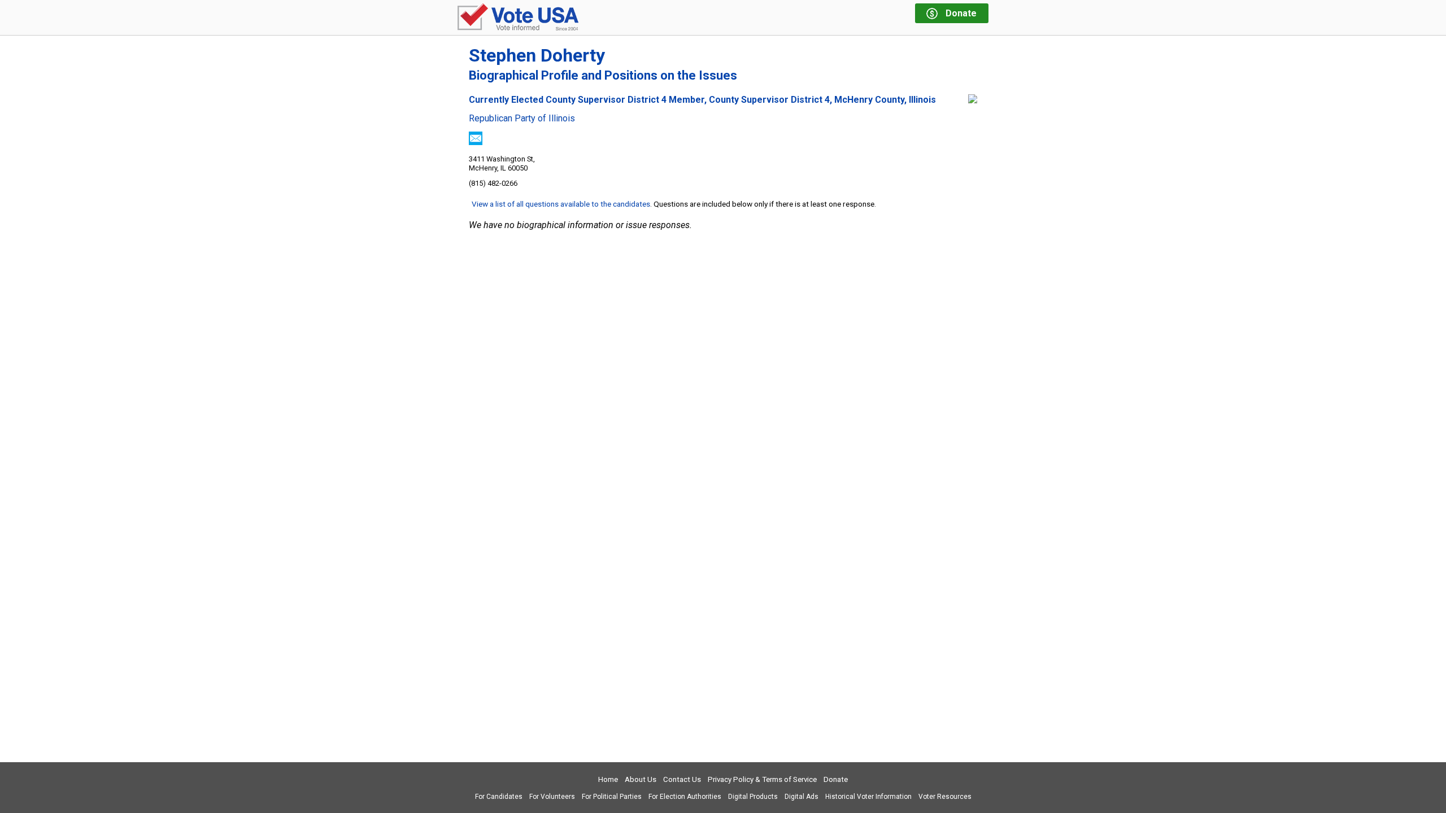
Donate (836, 779)
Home (608, 779)
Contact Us (682, 779)
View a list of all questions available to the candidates (561, 203)
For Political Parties (612, 797)
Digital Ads (801, 797)
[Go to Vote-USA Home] (518, 17)
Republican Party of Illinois (522, 118)
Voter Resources (945, 797)
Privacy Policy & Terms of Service (762, 779)
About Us (640, 779)
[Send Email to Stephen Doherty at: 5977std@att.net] (475, 142)
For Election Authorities (684, 797)
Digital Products (753, 797)
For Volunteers (552, 797)
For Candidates (498, 797)
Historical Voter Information (868, 797)
